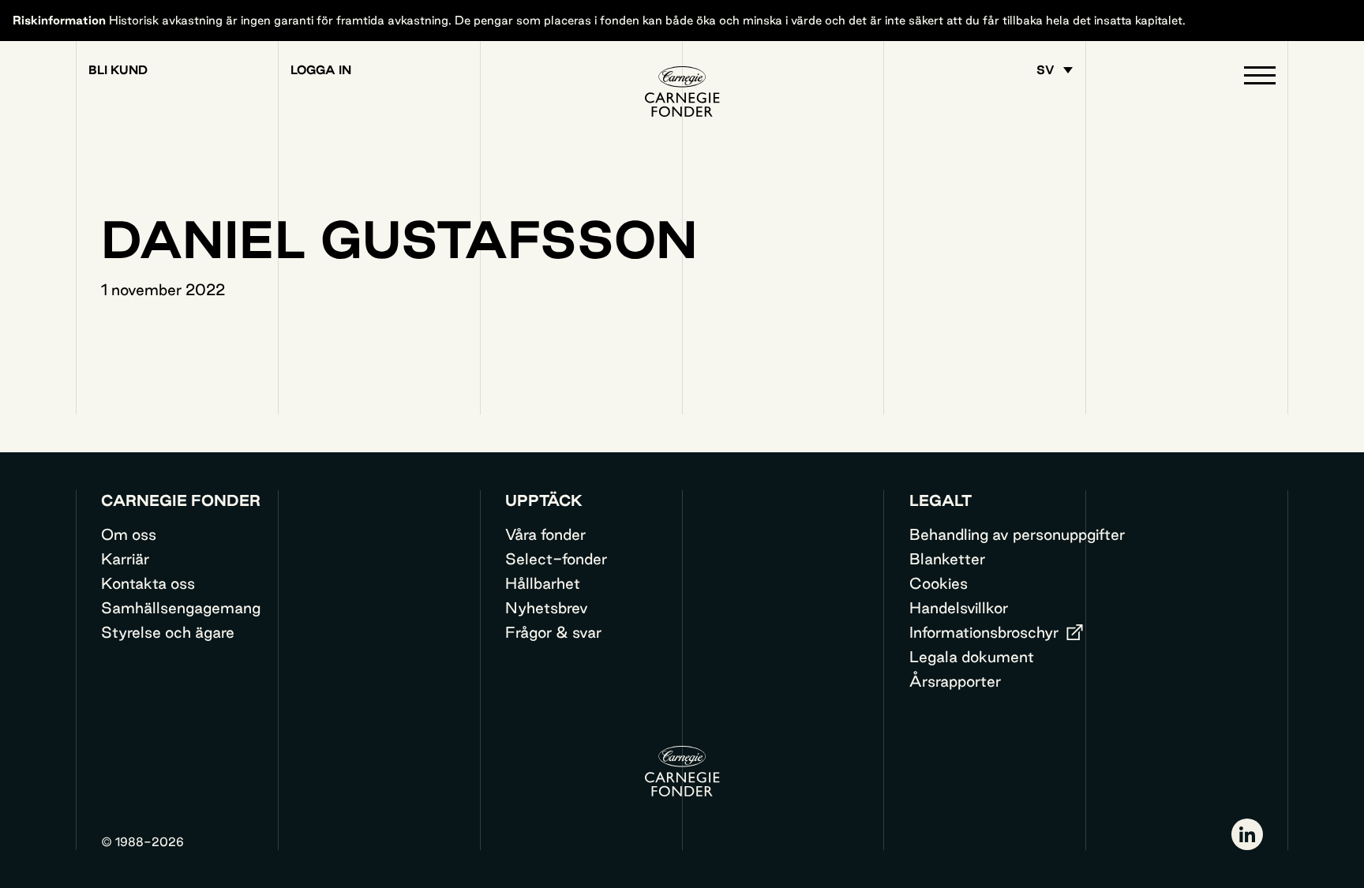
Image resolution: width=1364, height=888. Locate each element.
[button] (1260, 79)
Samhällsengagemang (180, 607)
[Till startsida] (682, 91)
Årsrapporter (955, 681)
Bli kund (118, 70)
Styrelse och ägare (167, 632)
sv (1045, 70)
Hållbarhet (542, 583)
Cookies (938, 583)
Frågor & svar (553, 632)
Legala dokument (971, 656)
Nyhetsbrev (546, 607)
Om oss (128, 534)
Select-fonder (556, 559)
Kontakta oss (148, 583)
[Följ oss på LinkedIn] (1247, 834)
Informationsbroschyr (984, 632)
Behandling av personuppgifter (1017, 534)
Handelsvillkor (958, 607)
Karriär (125, 559)
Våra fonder (545, 534)
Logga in (320, 70)
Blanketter (947, 559)
